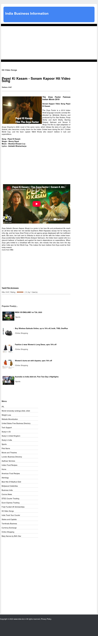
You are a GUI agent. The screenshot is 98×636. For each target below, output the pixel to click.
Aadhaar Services (8, 461)
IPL (3, 406)
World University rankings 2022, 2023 (16, 411)
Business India (7, 490)
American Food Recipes (11, 473)
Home (4, 469)
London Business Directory (12, 456)
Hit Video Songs (8, 511)
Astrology (5, 477)
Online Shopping (8, 532)
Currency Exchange (9, 527)
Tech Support (7, 427)
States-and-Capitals (9, 519)
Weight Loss (6, 415)
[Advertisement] (49, 43)
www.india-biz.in (20, 619)
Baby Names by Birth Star (11, 536)
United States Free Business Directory (16, 423)
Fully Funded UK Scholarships (13, 507)
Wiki (11, 250)
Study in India (7, 440)
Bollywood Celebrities (10, 486)
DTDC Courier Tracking (10, 498)
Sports (4, 444)
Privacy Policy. (46, 619)
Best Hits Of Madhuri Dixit (11, 482)
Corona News (7, 494)
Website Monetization (10, 419)
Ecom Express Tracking (10, 502)
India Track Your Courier (11, 515)
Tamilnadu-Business (9, 523)
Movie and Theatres (9, 452)
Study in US (6, 431)
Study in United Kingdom (11, 436)
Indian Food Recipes (9, 465)
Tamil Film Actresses (10, 288)
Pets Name (6, 448)
